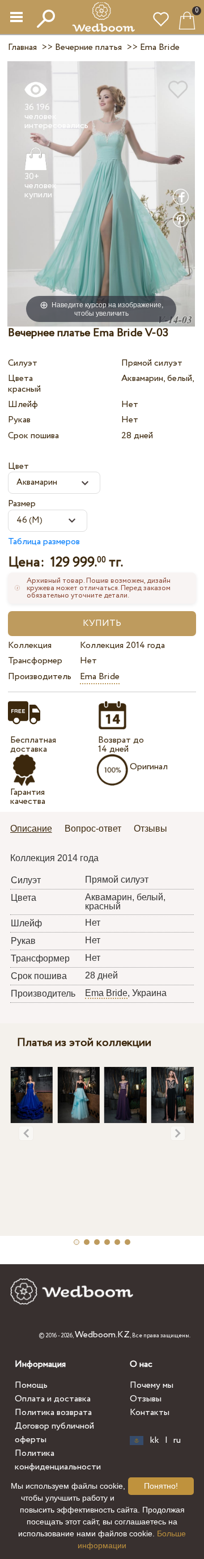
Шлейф (23, 404)
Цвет (18, 466)
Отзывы (146, 1398)
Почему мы (151, 1385)
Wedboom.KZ (102, 1334)
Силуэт (22, 363)
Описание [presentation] (31, 828)
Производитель (39, 676)
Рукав (19, 419)
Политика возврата (53, 1412)
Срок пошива (33, 435)
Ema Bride (100, 676)
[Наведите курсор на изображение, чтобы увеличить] (101, 193)
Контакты (149, 1412)
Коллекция (30, 645)
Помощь (31, 1385)
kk (154, 1440)
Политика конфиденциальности (58, 1460)
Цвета (20, 378)
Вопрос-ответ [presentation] (93, 828)
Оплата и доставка (53, 1398)
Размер (22, 503)
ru (177, 1440)
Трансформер (35, 660)
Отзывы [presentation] (150, 828)
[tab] (35, 829)
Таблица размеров (44, 541)
